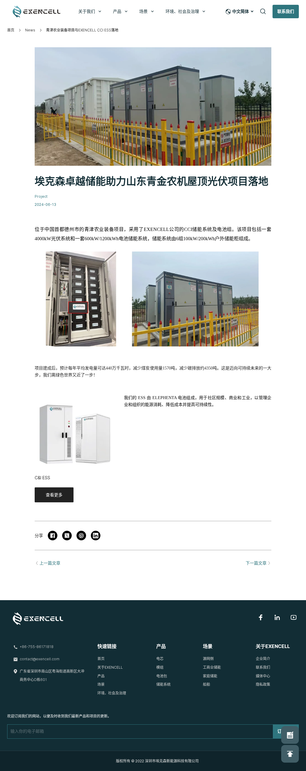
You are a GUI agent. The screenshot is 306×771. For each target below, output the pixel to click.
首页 (10, 30)
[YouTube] (293, 617)
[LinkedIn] (277, 617)
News (30, 30)
